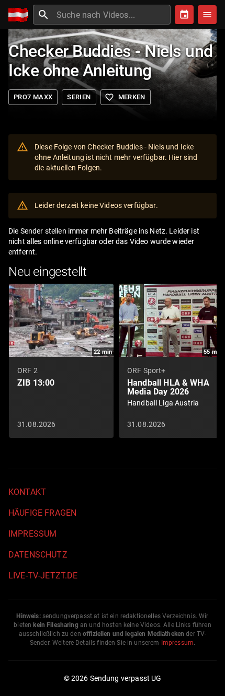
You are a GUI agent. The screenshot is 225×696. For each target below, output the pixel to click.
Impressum (32, 534)
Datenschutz (38, 555)
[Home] (20, 15)
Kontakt (27, 492)
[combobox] (112, 15)
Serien (79, 97)
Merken (125, 97)
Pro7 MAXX (33, 97)
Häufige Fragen (42, 513)
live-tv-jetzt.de (42, 576)
